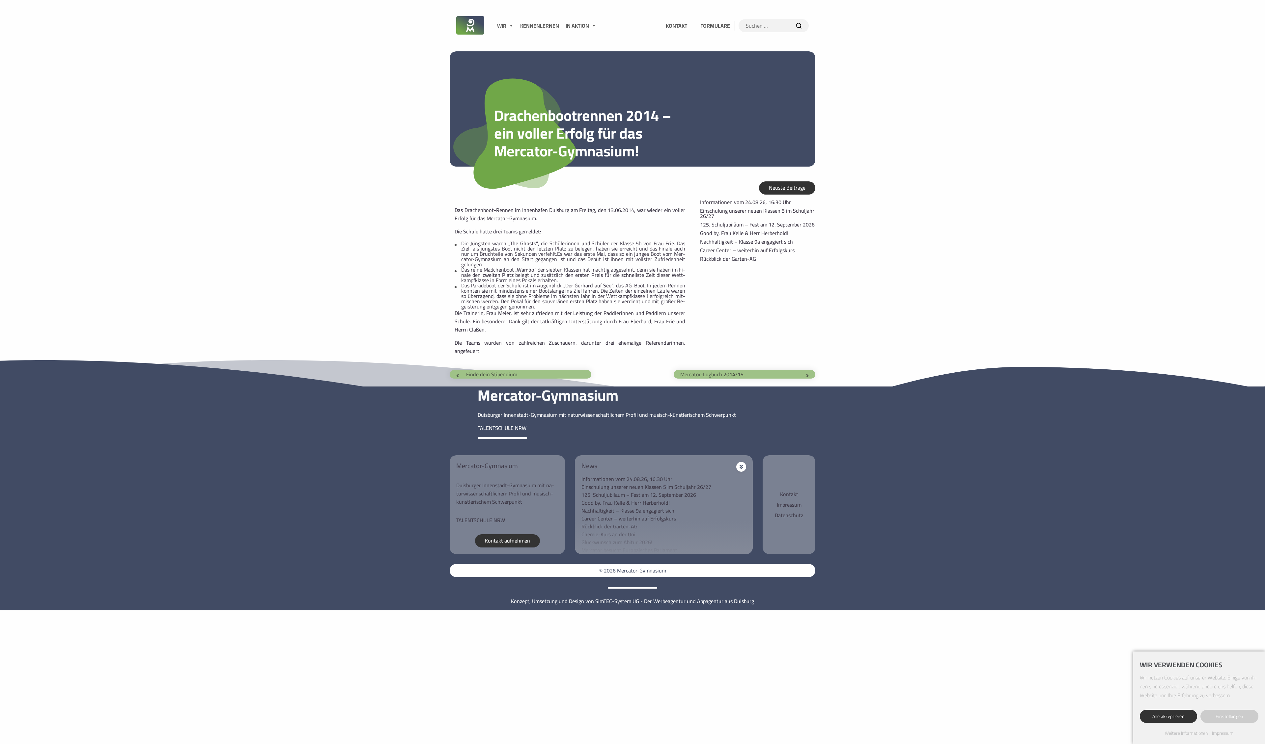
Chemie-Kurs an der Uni (608, 534)
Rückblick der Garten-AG (728, 259)
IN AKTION (577, 26)
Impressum (789, 505)
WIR (501, 26)
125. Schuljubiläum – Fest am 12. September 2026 (757, 224)
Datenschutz (789, 515)
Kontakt (789, 494)
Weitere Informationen (1186, 733)
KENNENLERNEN (539, 26)
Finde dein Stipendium (491, 374)
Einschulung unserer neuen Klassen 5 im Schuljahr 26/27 (757, 213)
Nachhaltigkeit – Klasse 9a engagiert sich (746, 242)
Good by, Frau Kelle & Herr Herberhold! (744, 233)
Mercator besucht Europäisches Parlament (629, 550)
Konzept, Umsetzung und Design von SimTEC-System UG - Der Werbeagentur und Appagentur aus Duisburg (632, 601)
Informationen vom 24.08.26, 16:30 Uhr (745, 202)
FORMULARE (715, 26)
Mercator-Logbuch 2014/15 (712, 374)
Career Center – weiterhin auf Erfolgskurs (747, 250)
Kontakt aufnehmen (507, 540)
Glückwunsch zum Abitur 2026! (616, 542)
